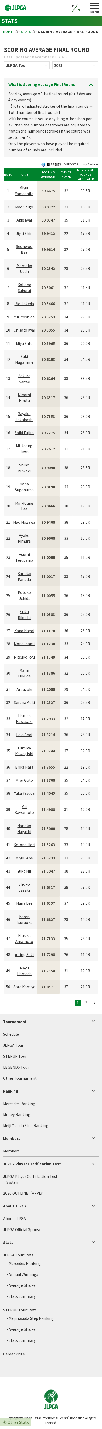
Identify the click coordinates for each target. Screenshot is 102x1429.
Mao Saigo (24, 206)
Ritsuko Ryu (24, 657)
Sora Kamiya (24, 986)
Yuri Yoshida (24, 316)
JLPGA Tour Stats (18, 1254)
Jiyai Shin (24, 233)
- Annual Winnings (22, 1274)
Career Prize (14, 1353)
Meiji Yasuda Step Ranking (25, 1125)
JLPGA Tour (13, 1045)
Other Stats (18, 1422)
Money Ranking (16, 1114)
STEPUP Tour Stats (20, 1309)
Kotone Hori (24, 844)
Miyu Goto (24, 780)
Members (11, 1138)
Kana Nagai (24, 630)
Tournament (15, 1021)
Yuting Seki (24, 954)
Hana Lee (24, 903)
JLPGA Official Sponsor (23, 1229)
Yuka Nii (24, 871)
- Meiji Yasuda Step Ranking (30, 1318)
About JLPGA (15, 1206)
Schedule (11, 1034)
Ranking (10, 1091)
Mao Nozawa (24, 522)
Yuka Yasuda (24, 793)
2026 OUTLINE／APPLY (23, 1193)
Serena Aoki (24, 702)
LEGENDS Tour (16, 1067)
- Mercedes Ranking (23, 1263)
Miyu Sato (24, 343)
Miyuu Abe (24, 857)
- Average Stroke (21, 1285)
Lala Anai (24, 734)
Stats (8, 1242)
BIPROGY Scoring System (80, 164)
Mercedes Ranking (19, 1103)
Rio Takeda (24, 303)
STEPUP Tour (15, 1056)
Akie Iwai (24, 220)
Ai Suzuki (24, 689)
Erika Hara (24, 767)
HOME (8, 31)
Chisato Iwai (24, 330)
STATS (26, 31)
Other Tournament (20, 1078)
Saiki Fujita (24, 432)
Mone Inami (24, 643)
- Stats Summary (21, 1296)
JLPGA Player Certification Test (32, 1163)
